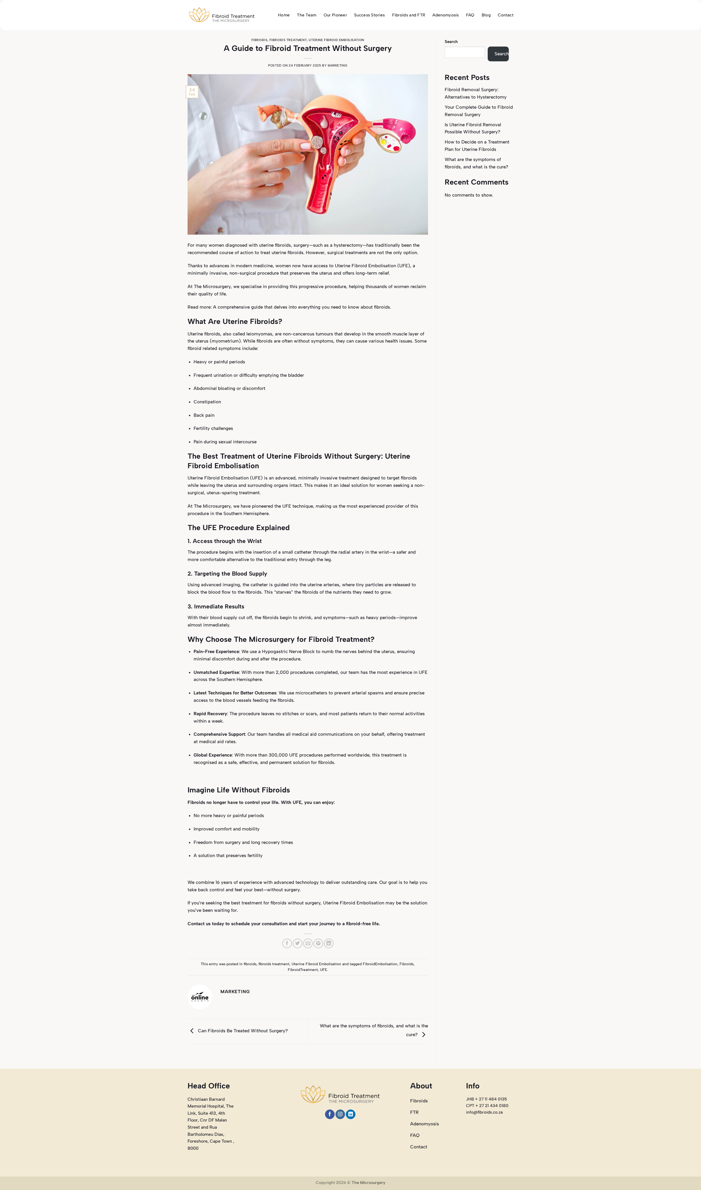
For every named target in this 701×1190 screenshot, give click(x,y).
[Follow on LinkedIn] (350, 1114)
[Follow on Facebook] (330, 1114)
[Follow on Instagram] (340, 1114)
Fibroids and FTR (409, 15)
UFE (323, 969)
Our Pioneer (335, 15)
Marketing (337, 65)
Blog (486, 15)
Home (284, 15)
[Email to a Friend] (308, 943)
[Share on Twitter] (297, 943)
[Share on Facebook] (287, 943)
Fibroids (406, 964)
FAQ (470, 15)
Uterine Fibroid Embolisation (336, 40)
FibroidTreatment (303, 969)
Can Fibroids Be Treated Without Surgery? (242, 1031)
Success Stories (369, 15)
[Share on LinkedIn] (329, 943)
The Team (306, 15)
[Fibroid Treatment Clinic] (222, 15)
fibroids (259, 40)
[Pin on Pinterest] (318, 943)
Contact (505, 15)
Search (451, 41)
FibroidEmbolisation (380, 964)
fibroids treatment (288, 40)
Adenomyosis (445, 15)
